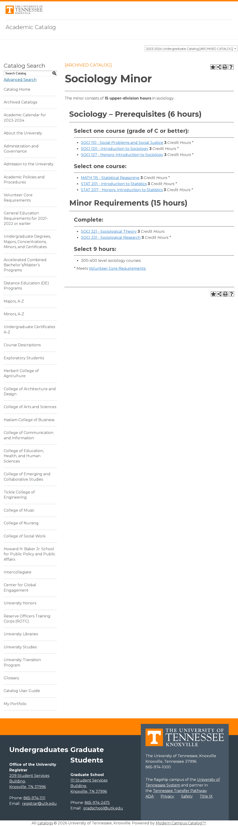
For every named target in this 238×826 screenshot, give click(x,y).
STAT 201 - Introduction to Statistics (114, 184)
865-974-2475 (97, 802)
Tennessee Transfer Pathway (180, 791)
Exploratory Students (24, 358)
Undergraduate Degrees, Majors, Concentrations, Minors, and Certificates (27, 241)
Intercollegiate (17, 572)
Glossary (11, 678)
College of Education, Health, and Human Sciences (24, 456)
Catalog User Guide (22, 691)
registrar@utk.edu (39, 803)
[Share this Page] (218, 67)
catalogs (45, 823)
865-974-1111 (34, 798)
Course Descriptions (22, 345)
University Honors (20, 603)
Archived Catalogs (20, 102)
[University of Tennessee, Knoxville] (24, 12)
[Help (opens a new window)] (231, 67)
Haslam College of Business (29, 420)
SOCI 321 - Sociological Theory (109, 231)
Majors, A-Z (14, 301)
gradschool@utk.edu (103, 808)
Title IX (206, 796)
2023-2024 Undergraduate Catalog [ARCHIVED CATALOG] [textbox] (189, 48)
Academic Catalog (31, 27)
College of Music (19, 510)
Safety (187, 796)
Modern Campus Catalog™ (181, 823)
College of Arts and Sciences (30, 407)
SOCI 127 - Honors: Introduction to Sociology (122, 155)
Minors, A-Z (14, 314)
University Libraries (21, 634)
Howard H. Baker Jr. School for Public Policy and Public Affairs (29, 554)
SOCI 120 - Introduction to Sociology (114, 149)
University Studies (20, 647)
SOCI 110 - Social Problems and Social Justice (122, 142)
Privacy (167, 796)
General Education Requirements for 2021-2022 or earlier (26, 218)
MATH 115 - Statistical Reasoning (110, 178)
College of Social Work (25, 536)
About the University (23, 133)
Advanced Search (20, 79)
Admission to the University (28, 164)
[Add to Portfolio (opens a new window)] (212, 67)
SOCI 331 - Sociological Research (111, 237)
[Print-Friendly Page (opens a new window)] (225, 67)
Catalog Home (17, 89)
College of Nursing (21, 523)
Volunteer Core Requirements (117, 268)
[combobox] (191, 48)
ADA (149, 796)
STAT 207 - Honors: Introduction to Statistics (122, 190)
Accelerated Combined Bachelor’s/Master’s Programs (25, 265)
